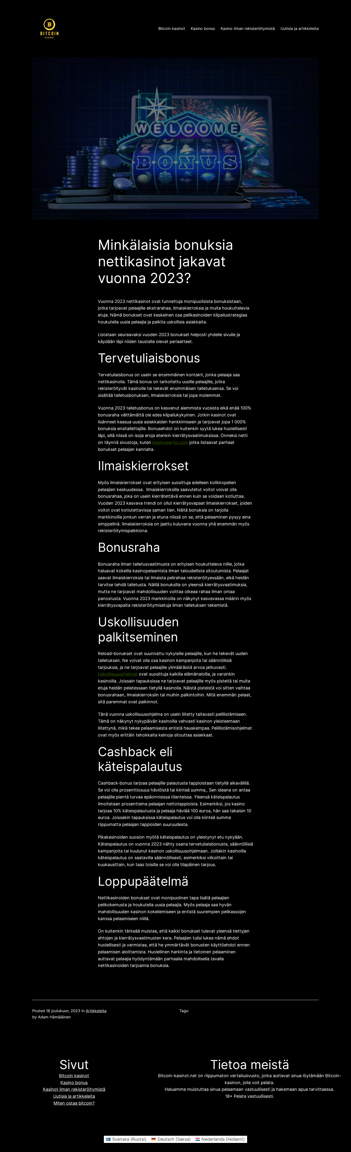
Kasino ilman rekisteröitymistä (248, 28)
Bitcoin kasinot (171, 28)
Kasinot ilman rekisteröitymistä (74, 1089)
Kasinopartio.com (170, 442)
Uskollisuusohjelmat (118, 674)
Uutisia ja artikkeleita (300, 28)
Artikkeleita (96, 1010)
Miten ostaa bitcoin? (74, 1103)
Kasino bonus (203, 28)
